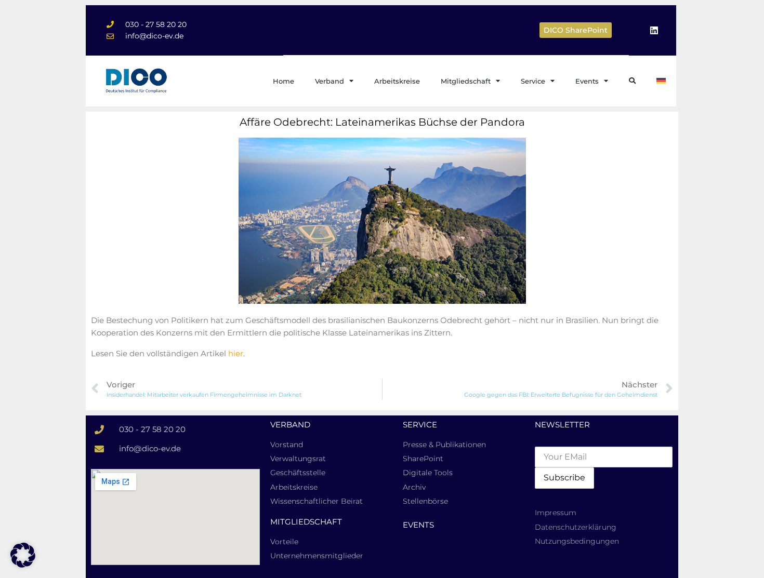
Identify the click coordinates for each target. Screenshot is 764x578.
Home (283, 81)
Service (533, 81)
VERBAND (290, 424)
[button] (23, 555)
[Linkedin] (654, 30)
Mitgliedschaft (466, 81)
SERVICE (420, 424)
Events (587, 81)
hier (235, 353)
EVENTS (418, 525)
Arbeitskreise (397, 81)
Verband (329, 81)
